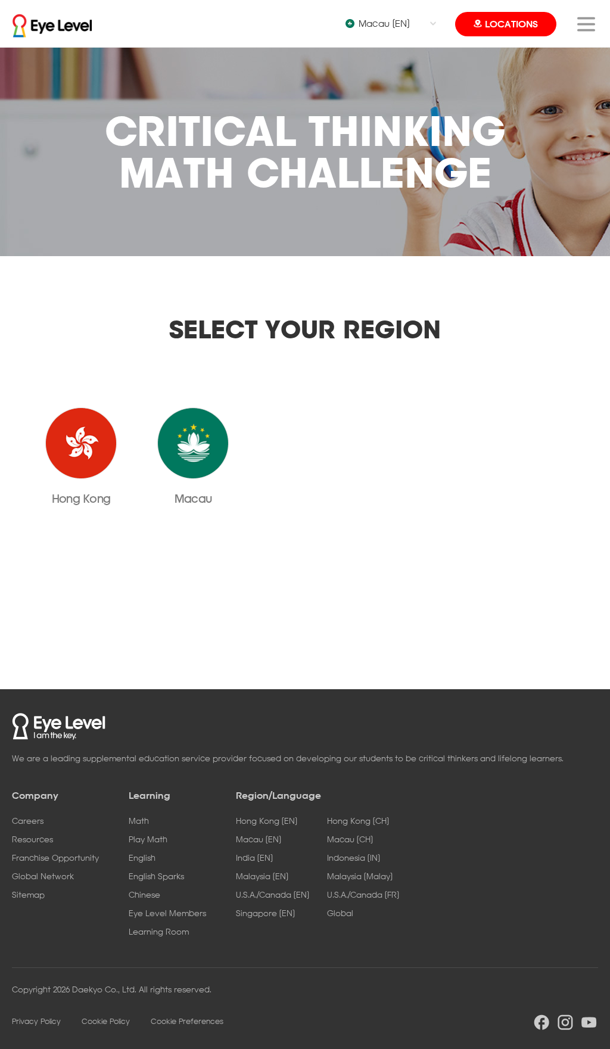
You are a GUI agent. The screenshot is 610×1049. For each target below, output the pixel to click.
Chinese (144, 894)
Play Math (148, 839)
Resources (32, 839)
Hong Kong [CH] (358, 820)
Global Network (43, 876)
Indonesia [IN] (353, 857)
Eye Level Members (167, 913)
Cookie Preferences (187, 1021)
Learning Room (159, 931)
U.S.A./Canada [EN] (272, 894)
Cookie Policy (106, 1021)
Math (139, 820)
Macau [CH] (350, 839)
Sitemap (28, 894)
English (142, 857)
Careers (27, 820)
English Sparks (156, 876)
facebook (541, 1022)
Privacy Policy (36, 1021)
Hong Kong (81, 498)
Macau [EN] (384, 23)
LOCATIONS (511, 24)
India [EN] (254, 857)
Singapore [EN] (265, 913)
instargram (565, 1022)
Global (340, 913)
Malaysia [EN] (262, 876)
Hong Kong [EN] (266, 820)
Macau (193, 498)
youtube (589, 1022)
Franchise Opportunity (55, 857)
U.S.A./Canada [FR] (363, 894)
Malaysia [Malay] (360, 876)
